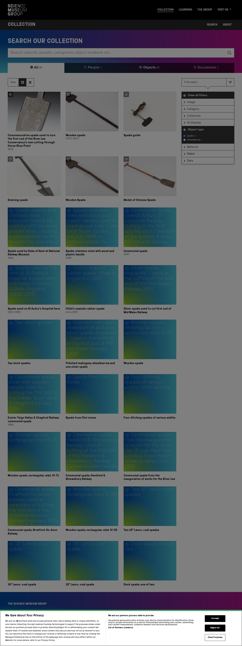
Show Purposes (215, 637)
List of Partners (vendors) (120, 628)
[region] (121, 628)
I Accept (215, 619)
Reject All (215, 628)
